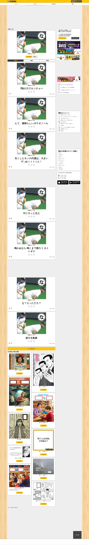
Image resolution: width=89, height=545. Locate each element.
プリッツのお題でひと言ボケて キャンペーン (66, 89)
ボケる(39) (20, 492)
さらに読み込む (31, 348)
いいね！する (62, 175)
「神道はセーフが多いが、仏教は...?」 (66, 123)
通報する (35, 56)
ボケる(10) (29, 56)
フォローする (62, 176)
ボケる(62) (43, 389)
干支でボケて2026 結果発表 (63, 92)
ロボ (61, 156)
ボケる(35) (43, 503)
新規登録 (74, 1)
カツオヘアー (62, 158)
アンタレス (62, 160)
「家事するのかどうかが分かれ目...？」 (67, 120)
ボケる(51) (20, 442)
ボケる (35, 4)
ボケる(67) (20, 373)
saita (61, 167)
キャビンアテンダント (14, 489)
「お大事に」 (62, 125)
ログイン (79, 1)
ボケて (9, 507)
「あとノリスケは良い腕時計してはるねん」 (68, 127)
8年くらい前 (52, 94)
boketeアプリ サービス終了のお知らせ (65, 84)
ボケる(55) (43, 425)
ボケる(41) (20, 460)
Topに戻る (77, 534)
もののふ (61, 163)
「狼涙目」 (62, 130)
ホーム (16, 4)
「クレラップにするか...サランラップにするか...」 (69, 116)
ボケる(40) (43, 478)
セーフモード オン (62, 38)
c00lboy (61, 161)
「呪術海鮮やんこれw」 (64, 128)
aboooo (61, 154)
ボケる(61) (20, 409)
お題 (12, 507)
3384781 (16, 507)
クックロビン (62, 165)
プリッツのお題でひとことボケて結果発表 (66, 87)
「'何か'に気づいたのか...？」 (65, 118)
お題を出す (54, 4)
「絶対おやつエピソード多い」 (65, 114)
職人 (73, 4)
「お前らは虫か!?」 (63, 121)
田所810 (61, 168)
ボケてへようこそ (75, 38)
